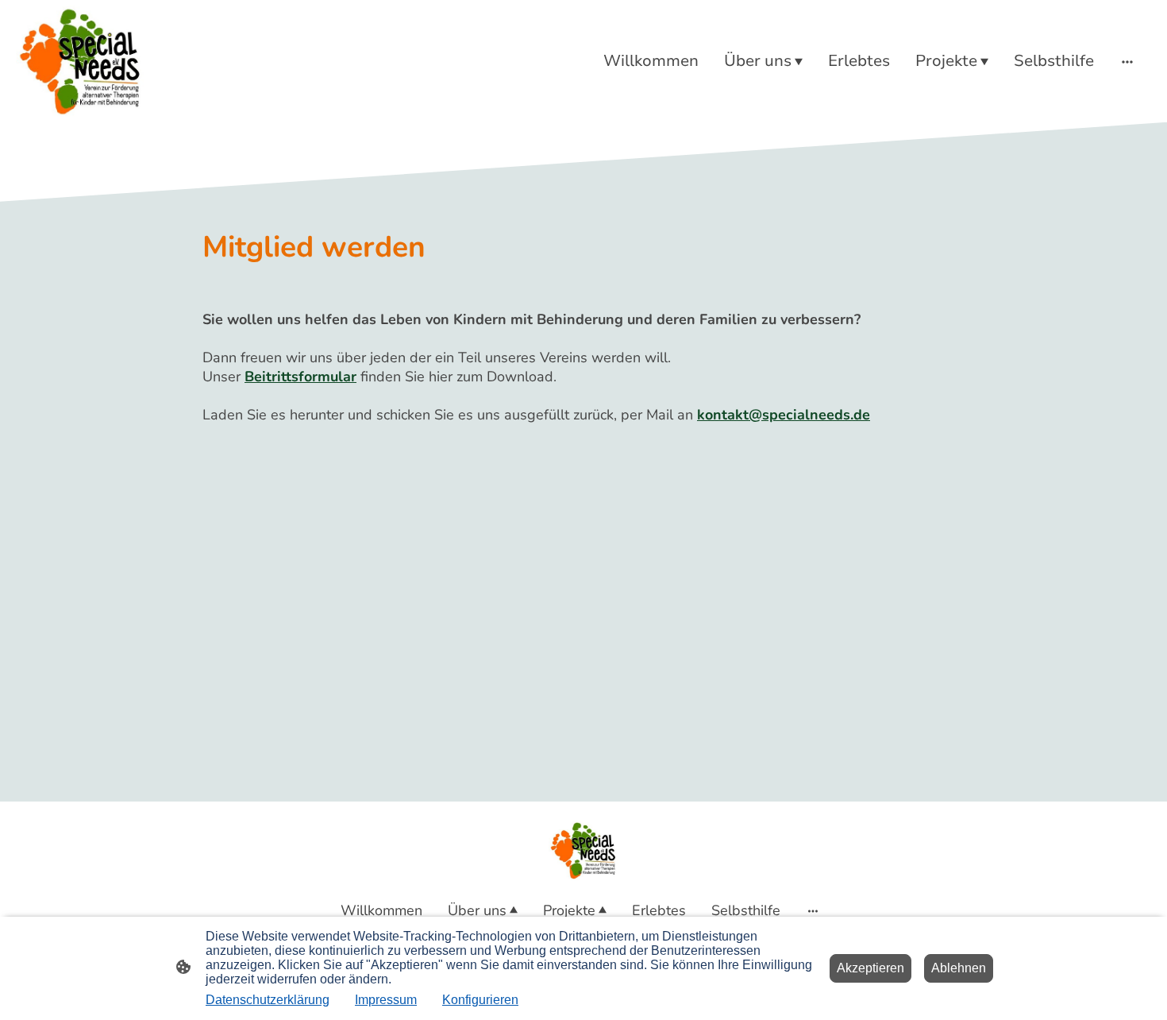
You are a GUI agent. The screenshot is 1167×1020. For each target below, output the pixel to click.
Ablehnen (958, 968)
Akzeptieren (870, 968)
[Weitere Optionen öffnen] (1127, 61)
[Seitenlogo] (80, 61)
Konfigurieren (480, 999)
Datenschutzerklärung (267, 999)
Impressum (386, 999)
